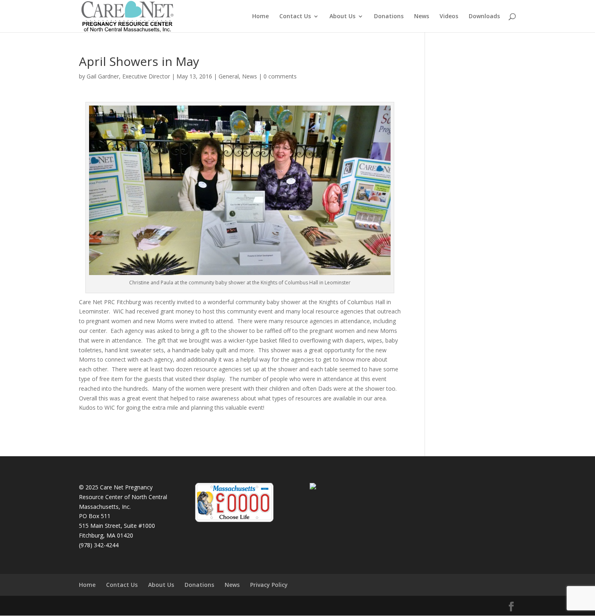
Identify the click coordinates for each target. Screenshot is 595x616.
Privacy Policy (269, 584)
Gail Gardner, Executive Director (128, 76)
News (421, 16)
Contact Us (295, 16)
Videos (449, 16)
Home (260, 16)
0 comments (280, 76)
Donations (389, 16)
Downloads (484, 16)
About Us (342, 16)
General (229, 76)
